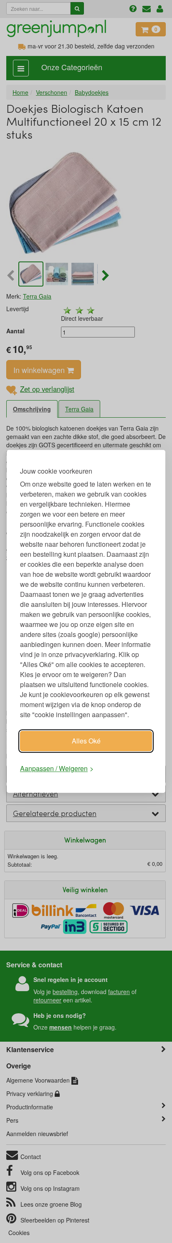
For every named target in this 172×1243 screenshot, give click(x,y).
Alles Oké (86, 741)
